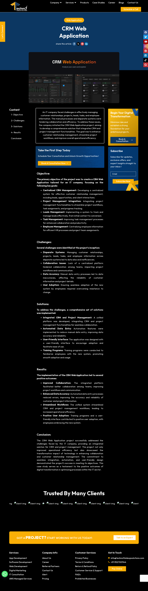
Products (84, 2)
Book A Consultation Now (53, 163)
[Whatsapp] (5, 574)
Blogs (121, 2)
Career (111, 2)
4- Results (16, 132)
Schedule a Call (131, 9)
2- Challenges (17, 120)
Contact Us (132, 2)
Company (54, 2)
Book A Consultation (122, 140)
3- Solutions (16, 126)
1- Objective (17, 114)
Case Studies (98, 2)
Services (70, 2)
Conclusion (16, 138)
